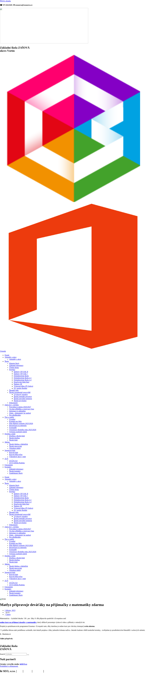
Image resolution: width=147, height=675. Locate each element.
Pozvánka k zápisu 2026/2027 (20, 407)
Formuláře (13, 428)
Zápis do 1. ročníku (12, 405)
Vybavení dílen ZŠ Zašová (23, 386)
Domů (7, 355)
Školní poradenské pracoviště (19, 392)
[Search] (28, 654)
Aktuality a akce (10, 357)
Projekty (12, 370)
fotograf (38, 671)
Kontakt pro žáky (15, 421)
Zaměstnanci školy (16, 473)
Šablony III (18, 384)
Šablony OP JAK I (20, 374)
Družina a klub (10, 434)
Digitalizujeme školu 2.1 (22, 378)
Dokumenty (13, 403)
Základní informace (16, 365)
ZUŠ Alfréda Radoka (17, 463)
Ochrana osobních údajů (18, 432)
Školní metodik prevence (23, 397)
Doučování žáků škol (21, 382)
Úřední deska (14, 368)
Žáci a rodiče (9, 417)
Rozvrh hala (13, 452)
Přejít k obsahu (5, 1)
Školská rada (13, 390)
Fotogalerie (9, 465)
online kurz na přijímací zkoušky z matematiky (18, 622)
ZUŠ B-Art (13, 461)
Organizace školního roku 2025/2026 (22, 430)
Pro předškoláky (15, 415)
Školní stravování (15, 446)
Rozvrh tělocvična (15, 455)
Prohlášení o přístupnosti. (9, 666)
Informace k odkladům (17, 411)
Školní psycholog (20, 401)
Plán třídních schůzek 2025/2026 (21, 423)
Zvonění (12, 419)
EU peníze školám (20, 388)
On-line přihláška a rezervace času (21, 409)
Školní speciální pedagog (23, 399)
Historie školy (14, 363)
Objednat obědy (15, 448)
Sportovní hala (10, 450)
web (19, 671)
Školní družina (14, 438)
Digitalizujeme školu (21, 376)
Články (8, 614)
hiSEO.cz (23, 664)
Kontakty (8, 467)
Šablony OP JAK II (21, 372)
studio (27, 671)
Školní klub (13, 440)
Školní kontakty (15, 471)
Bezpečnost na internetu (18, 426)
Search (2, 654)
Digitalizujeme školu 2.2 (22, 380)
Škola (7, 361)
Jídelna (7, 442)
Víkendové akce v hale (17, 457)
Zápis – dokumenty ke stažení (20, 413)
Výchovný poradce (21, 394)
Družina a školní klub (17, 436)
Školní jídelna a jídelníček (18, 444)
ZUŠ (6, 459)
